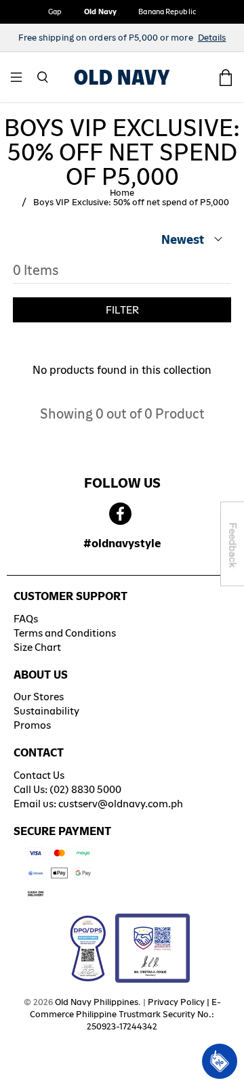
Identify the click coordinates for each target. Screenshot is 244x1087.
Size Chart (37, 647)
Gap (55, 11)
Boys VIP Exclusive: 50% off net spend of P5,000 (131, 202)
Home (122, 193)
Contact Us (39, 775)
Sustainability (46, 711)
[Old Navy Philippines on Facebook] (120, 514)
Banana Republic (167, 11)
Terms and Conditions (65, 633)
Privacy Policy (176, 1002)
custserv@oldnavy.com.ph (120, 803)
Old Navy (100, 11)
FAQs (26, 618)
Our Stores (39, 696)
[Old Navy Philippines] (122, 77)
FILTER (122, 310)
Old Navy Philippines (96, 1002)
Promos (32, 725)
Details (212, 38)
